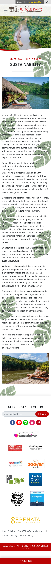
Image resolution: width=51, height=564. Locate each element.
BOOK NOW (25, 561)
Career (5, 535)
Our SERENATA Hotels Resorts (31, 531)
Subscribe (42, 414)
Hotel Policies (8, 531)
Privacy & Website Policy (22, 535)
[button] (30, 2)
